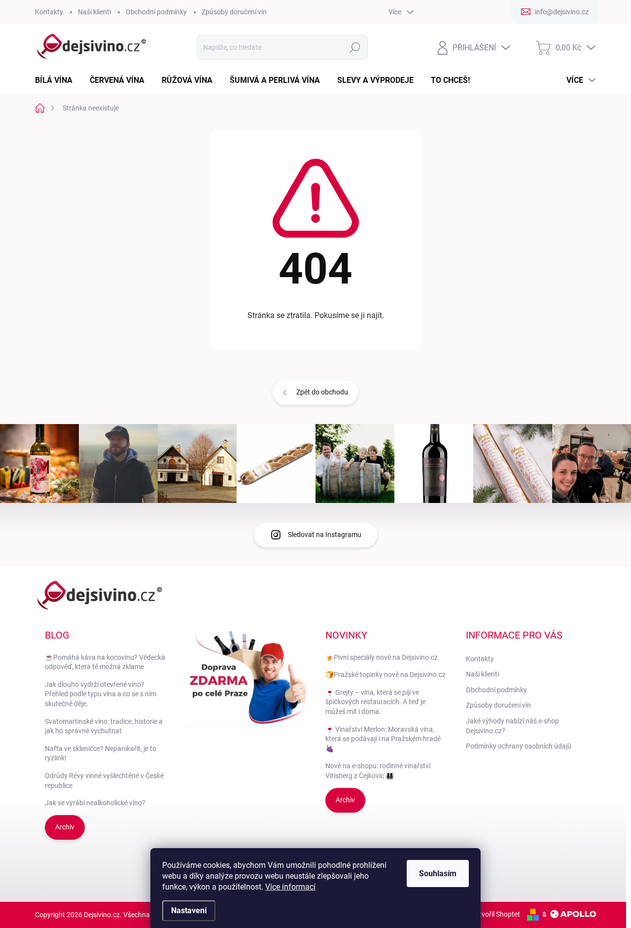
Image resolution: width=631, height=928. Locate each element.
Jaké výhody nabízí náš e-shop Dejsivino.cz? (512, 726)
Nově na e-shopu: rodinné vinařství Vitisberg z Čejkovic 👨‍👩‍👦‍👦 (377, 771)
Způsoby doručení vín (234, 12)
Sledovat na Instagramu (324, 534)
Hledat (355, 47)
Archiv (64, 827)
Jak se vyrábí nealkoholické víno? (95, 803)
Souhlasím (437, 873)
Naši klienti (94, 12)
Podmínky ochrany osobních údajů (518, 746)
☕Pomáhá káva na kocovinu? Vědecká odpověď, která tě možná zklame (105, 662)
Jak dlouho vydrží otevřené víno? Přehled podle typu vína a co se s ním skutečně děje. (100, 694)
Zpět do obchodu (322, 392)
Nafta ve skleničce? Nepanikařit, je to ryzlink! (100, 753)
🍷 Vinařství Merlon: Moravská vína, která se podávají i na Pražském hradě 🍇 (383, 738)
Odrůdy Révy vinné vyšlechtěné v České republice (104, 780)
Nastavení (189, 910)
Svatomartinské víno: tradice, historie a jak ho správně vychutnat (104, 726)
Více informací (290, 887)
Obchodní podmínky (156, 12)
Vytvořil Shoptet (495, 914)
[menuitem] (57, 80)
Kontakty (49, 12)
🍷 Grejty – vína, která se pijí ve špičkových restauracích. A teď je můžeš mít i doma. (375, 701)
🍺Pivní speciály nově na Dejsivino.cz (381, 657)
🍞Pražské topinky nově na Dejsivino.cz (385, 674)
